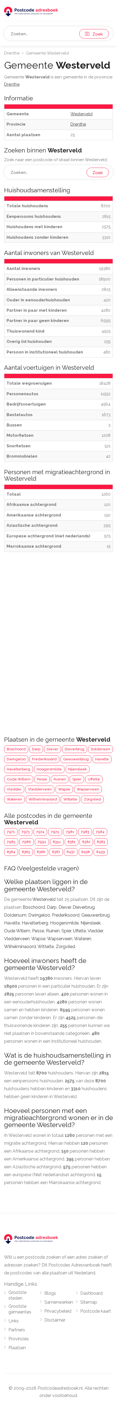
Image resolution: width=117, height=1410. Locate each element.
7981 (70, 832)
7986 (26, 842)
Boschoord (16, 749)
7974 (40, 832)
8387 (56, 852)
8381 (71, 842)
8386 (41, 852)
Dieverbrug (74, 749)
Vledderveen (40, 789)
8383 (101, 842)
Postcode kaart (95, 1311)
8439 (100, 852)
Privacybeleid (57, 1311)
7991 (42, 842)
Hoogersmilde (49, 769)
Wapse (64, 789)
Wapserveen (88, 789)
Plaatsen (17, 1347)
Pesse (42, 779)
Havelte (102, 759)
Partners (16, 1329)
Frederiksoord (44, 759)
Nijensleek (77, 769)
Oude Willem (18, 779)
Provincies (18, 1338)
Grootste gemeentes (19, 1309)
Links (13, 1320)
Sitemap (88, 1302)
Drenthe (12, 53)
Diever (52, 749)
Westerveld (44, 899)
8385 (26, 852)
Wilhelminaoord (43, 799)
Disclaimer (54, 1320)
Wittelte (70, 799)
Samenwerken (58, 1302)
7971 (11, 832)
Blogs (50, 1293)
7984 (100, 832)
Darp (36, 749)
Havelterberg (18, 769)
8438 (85, 852)
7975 (55, 832)
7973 (25, 832)
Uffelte (94, 779)
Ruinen (60, 779)
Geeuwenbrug (76, 759)
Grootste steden (17, 1295)
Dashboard (91, 1293)
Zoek (96, 34)
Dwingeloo (16, 759)
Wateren (14, 799)
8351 (57, 842)
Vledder (14, 789)
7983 (85, 832)
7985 (11, 842)
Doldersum (100, 749)
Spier (76, 779)
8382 (86, 842)
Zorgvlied (92, 799)
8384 (11, 852)
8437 (71, 852)
